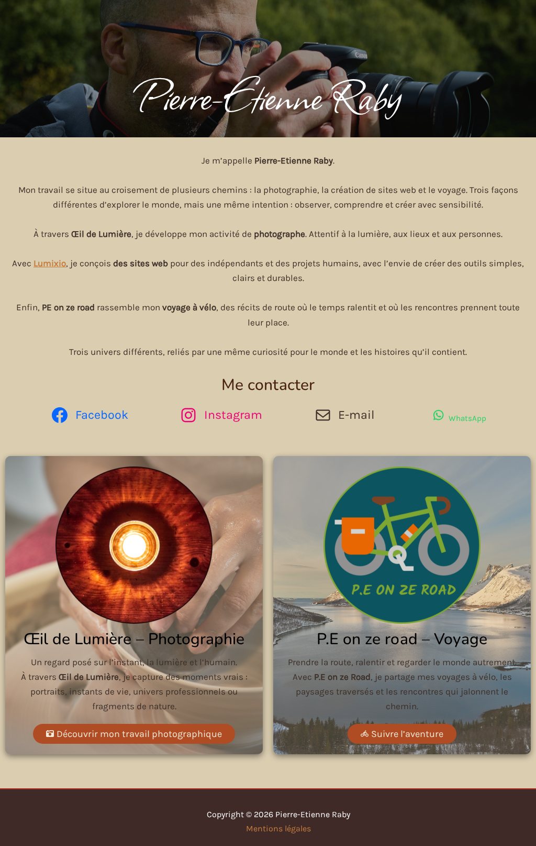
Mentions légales (278, 828)
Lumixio (50, 263)
